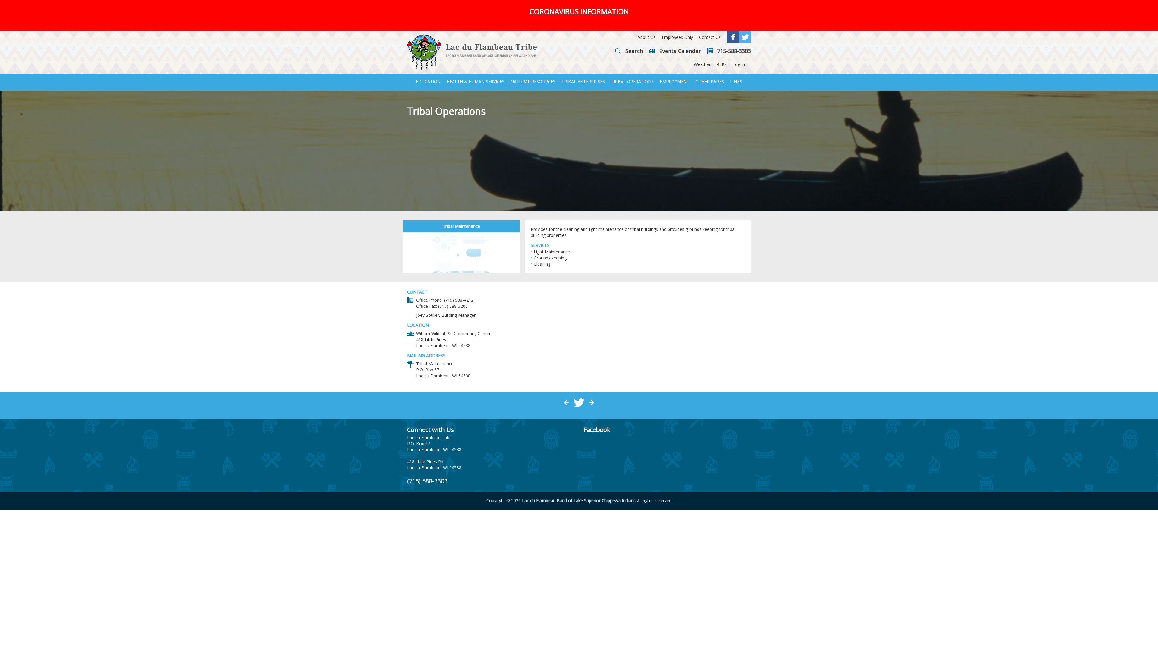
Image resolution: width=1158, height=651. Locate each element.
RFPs (721, 64)
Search (634, 51)
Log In (738, 64)
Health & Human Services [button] (476, 81)
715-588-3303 (734, 51)
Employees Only (677, 37)
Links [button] (736, 81)
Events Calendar (680, 51)
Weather (702, 64)
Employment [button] (674, 81)
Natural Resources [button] (533, 81)
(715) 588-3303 (427, 481)
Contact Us (710, 37)
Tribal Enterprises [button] (583, 81)
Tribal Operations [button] (632, 81)
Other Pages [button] (709, 81)
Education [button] (428, 81)
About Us (647, 37)
